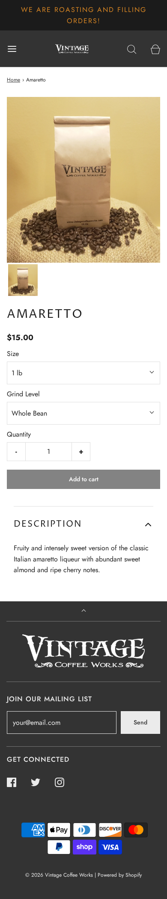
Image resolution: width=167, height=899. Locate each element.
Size (13, 354)
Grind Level (23, 394)
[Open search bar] (131, 48)
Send (140, 722)
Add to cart (83, 479)
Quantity (19, 434)
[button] (23, 280)
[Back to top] (84, 611)
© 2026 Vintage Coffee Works (59, 875)
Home (13, 80)
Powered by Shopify (120, 875)
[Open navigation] (12, 48)
